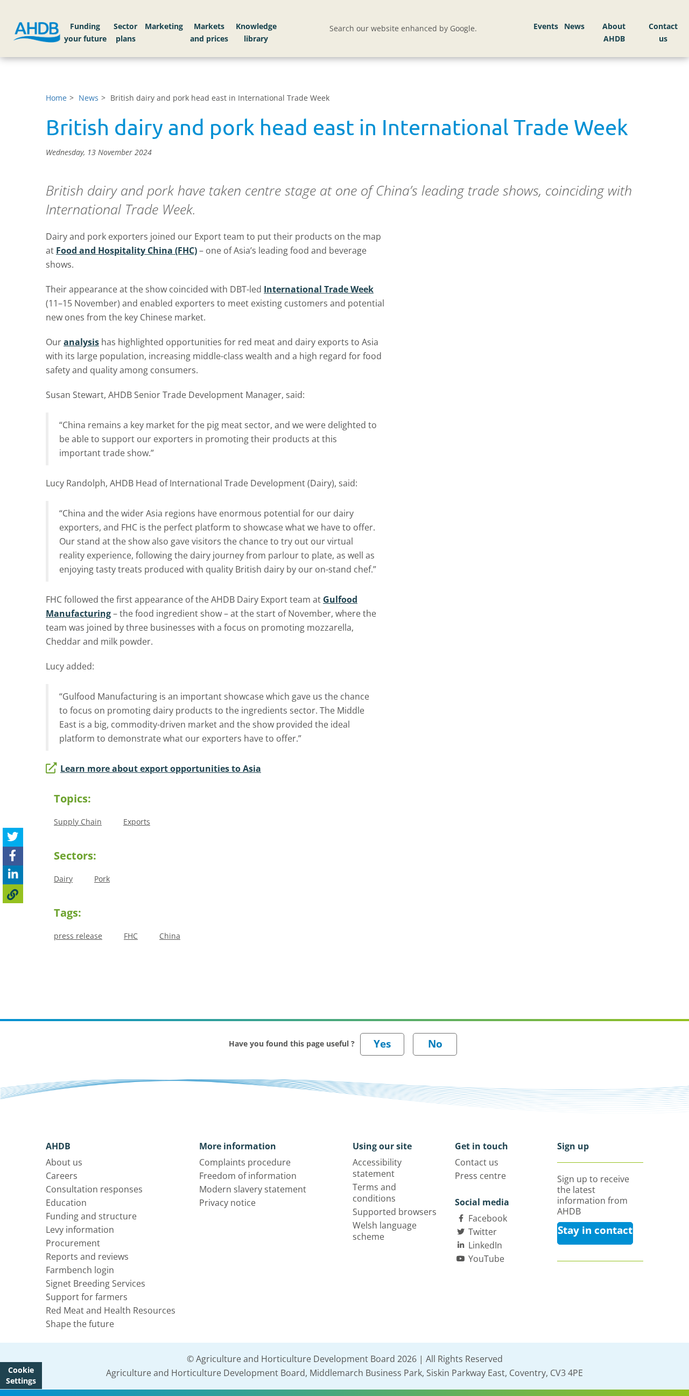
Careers (62, 1176)
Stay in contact (595, 1230)
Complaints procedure (245, 1162)
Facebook (487, 1218)
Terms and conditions (374, 1192)
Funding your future (85, 32)
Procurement (73, 1243)
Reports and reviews (87, 1256)
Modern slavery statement (252, 1189)
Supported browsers (395, 1212)
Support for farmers (87, 1297)
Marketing (164, 26)
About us (64, 1162)
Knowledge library (256, 32)
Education (66, 1203)
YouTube (486, 1259)
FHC (131, 936)
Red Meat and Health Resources (110, 1310)
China (169, 936)
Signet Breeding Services (95, 1283)
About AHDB (613, 32)
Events (545, 26)
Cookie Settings (21, 1375)
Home (56, 98)
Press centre (480, 1176)
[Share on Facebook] (13, 856)
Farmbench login (80, 1270)
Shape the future (80, 1324)
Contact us (663, 32)
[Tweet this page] (13, 837)
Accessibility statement (377, 1167)
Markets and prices (209, 32)
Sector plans (125, 32)
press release (78, 936)
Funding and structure (91, 1216)
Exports (136, 821)
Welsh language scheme (385, 1231)
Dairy (63, 879)
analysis (81, 342)
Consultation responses (94, 1189)
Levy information (80, 1230)
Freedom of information (248, 1176)
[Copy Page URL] (13, 893)
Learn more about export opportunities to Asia (160, 768)
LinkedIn (485, 1245)
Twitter (482, 1232)
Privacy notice (227, 1203)
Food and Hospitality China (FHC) (126, 250)
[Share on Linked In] (13, 874)
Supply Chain (78, 821)
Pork (102, 879)
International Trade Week (319, 289)
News (574, 26)
